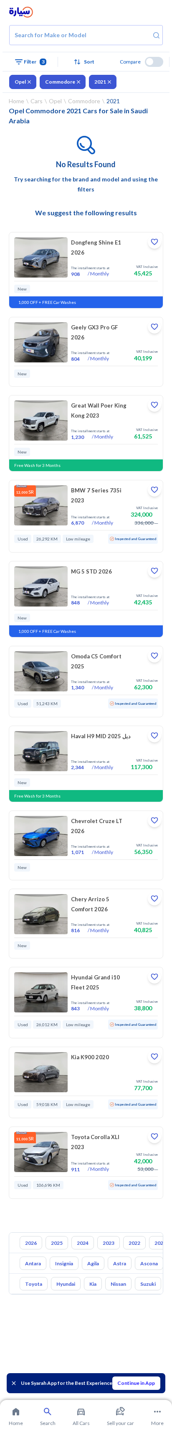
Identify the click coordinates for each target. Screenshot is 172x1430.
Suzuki (148, 1284)
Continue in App (136, 1383)
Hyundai (65, 1284)
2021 (100, 82)
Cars (36, 101)
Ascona (149, 1263)
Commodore (60, 82)
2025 (57, 1243)
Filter (34, 62)
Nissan (118, 1284)
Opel (20, 82)
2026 (31, 1243)
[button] (86, 62)
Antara (33, 1263)
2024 (83, 1243)
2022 (134, 1243)
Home (16, 101)
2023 (108, 1243)
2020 (160, 1243)
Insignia (64, 1263)
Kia (92, 1284)
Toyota (33, 1284)
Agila (93, 1263)
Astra (119, 1263)
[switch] (154, 62)
